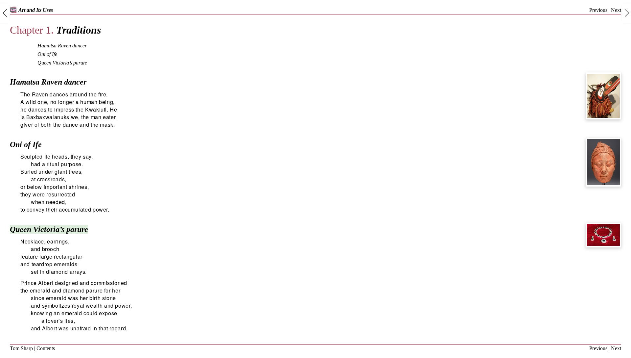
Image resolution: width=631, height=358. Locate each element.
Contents (45, 348)
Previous (598, 10)
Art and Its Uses (35, 10)
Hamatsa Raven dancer (62, 45)
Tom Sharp (21, 348)
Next (616, 10)
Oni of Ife (47, 54)
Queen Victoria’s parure (62, 62)
